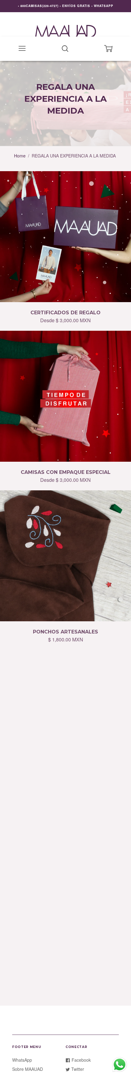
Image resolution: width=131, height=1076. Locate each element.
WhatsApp (22, 1060)
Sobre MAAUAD (27, 1069)
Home (20, 156)
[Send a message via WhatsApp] (119, 1064)
